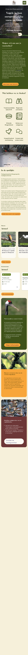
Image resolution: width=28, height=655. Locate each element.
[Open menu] (24, 2)
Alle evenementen (7, 294)
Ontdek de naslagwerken (11, 441)
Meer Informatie (12, 345)
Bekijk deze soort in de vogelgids (11, 214)
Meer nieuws (6, 262)
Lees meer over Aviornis (10, 84)
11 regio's (18, 70)
